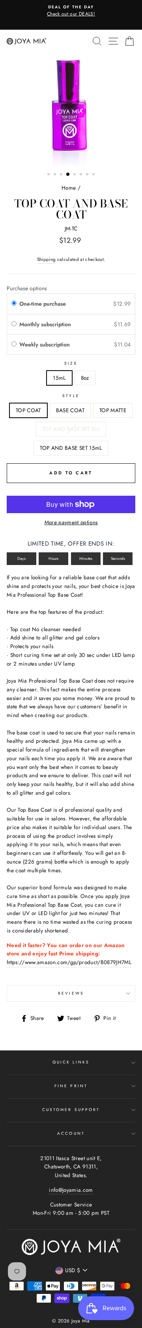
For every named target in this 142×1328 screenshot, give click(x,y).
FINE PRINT (71, 1086)
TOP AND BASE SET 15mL (71, 448)
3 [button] (62, 175)
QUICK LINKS (71, 1062)
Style (70, 396)
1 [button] (49, 175)
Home (69, 188)
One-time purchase (42, 304)
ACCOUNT (70, 1133)
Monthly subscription (46, 324)
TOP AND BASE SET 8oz (71, 429)
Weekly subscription (45, 344)
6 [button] (82, 175)
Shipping (46, 259)
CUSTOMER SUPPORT (71, 1110)
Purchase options (27, 288)
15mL (59, 378)
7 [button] (88, 175)
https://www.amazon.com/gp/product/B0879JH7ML (69, 962)
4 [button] (68, 175)
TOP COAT (28, 410)
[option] (71, 11)
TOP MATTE (112, 410)
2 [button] (56, 175)
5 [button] (75, 175)
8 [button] (94, 175)
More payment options (71, 522)
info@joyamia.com (71, 1190)
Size (70, 363)
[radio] (14, 303)
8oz (85, 378)
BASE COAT (70, 410)
